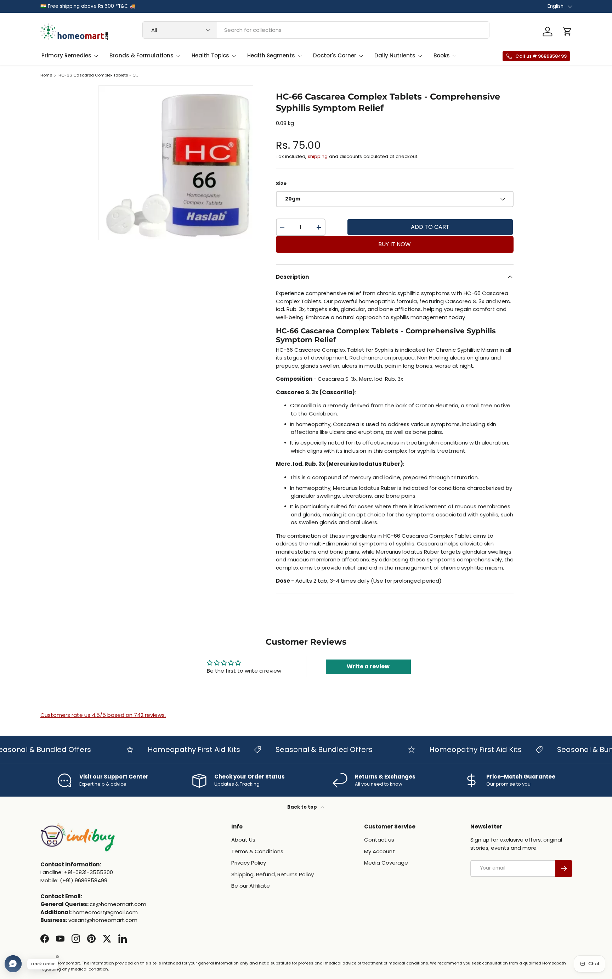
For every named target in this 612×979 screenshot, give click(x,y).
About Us (243, 839)
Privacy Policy (248, 862)
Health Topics (210, 55)
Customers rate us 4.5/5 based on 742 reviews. (103, 715)
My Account (379, 851)
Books (442, 55)
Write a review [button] (368, 666)
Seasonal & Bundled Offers (312, 749)
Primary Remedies (66, 55)
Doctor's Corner (334, 55)
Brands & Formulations (141, 55)
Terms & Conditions (257, 851)
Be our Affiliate (250, 885)
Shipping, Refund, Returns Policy (272, 874)
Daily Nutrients (394, 55)
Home (46, 75)
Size (281, 183)
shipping (318, 156)
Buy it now (394, 244)
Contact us (379, 839)
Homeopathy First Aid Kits (182, 749)
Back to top (302, 807)
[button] (567, 31)
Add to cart (430, 227)
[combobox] (316, 30)
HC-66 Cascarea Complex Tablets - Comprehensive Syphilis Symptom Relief (98, 75)
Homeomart (68, 963)
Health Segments (271, 55)
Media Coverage (386, 862)
